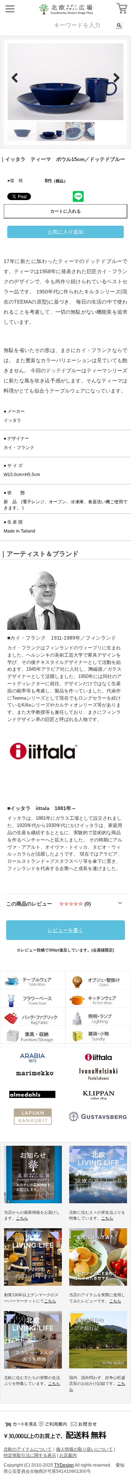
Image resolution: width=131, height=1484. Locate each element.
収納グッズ (33, 1036)
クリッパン (98, 1096)
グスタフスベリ (98, 1117)
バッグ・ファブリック (33, 1018)
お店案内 (68, 1455)
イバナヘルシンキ (98, 1074)
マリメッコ (33, 1074)
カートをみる (20, 1424)
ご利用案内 (52, 1424)
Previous (18, 77)
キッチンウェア (98, 1000)
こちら (22, 1218)
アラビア (33, 1060)
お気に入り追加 (65, 232)
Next (112, 77)
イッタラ (98, 1058)
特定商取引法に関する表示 (30, 1455)
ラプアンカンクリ (33, 1117)
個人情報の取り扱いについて (84, 1449)
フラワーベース (33, 1000)
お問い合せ (85, 1424)
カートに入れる (65, 211)
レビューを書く (65, 930)
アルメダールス (33, 1096)
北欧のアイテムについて (28, 1449)
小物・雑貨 (98, 1036)
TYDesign (64, 1465)
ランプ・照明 (98, 1018)
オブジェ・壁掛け (98, 982)
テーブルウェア (33, 982)
